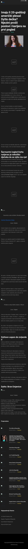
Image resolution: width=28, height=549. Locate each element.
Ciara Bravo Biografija (14, 447)
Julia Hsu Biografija (13, 470)
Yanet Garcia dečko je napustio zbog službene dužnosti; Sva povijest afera (18, 478)
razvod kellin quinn (6, 524)
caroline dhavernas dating (7, 220)
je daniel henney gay (6, 516)
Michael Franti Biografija (15, 494)
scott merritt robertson (7, 521)
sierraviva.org (14, 544)
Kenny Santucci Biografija (15, 462)
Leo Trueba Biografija (14, 455)
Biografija (19, 430)
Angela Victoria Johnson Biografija (17, 501)
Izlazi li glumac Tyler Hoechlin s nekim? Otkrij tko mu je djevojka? (17, 486)
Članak (12, 32)
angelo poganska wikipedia (8, 519)
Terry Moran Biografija (14, 428)
